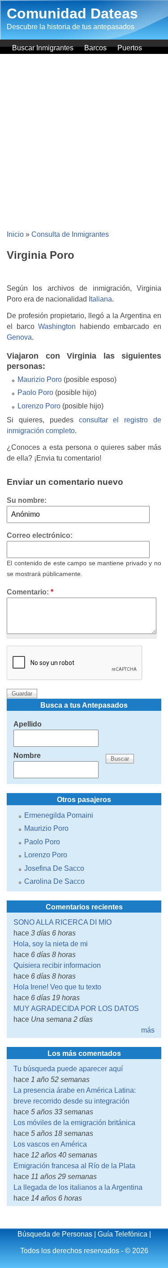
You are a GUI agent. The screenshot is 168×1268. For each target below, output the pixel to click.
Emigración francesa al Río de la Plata (74, 1166)
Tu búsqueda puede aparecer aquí (68, 1069)
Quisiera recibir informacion (57, 965)
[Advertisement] (84, 142)
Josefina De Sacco (54, 868)
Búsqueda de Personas (54, 1234)
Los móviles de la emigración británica (74, 1122)
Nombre (27, 755)
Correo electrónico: (40, 535)
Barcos (95, 48)
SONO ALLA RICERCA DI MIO (62, 922)
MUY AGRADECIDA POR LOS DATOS (76, 1008)
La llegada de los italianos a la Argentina (77, 1187)
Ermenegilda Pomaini (58, 815)
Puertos (129, 48)
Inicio (15, 234)
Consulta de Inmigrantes (70, 234)
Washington (57, 326)
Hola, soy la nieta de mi (50, 944)
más (148, 1030)
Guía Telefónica (122, 1234)
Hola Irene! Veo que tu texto (57, 987)
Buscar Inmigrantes (42, 48)
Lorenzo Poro (38, 406)
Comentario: (30, 592)
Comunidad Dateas (72, 13)
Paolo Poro (35, 392)
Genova (19, 337)
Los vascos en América (50, 1144)
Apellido (27, 724)
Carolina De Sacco (54, 881)
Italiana (100, 299)
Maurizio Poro (39, 379)
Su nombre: (27, 500)
